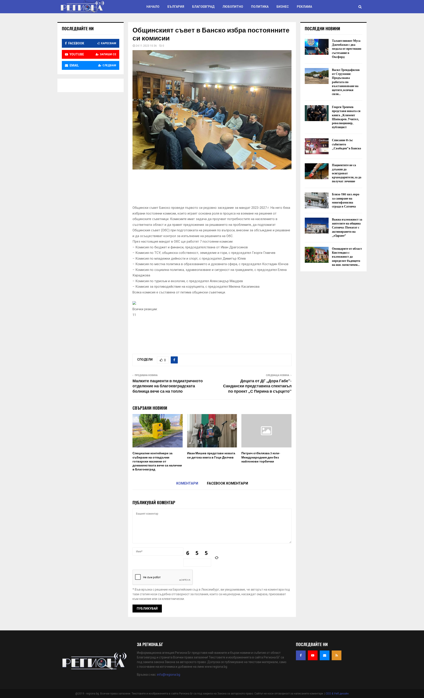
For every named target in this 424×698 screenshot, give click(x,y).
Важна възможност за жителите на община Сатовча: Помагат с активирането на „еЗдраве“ (347, 227)
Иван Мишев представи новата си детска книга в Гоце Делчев (211, 455)
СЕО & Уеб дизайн (337, 693)
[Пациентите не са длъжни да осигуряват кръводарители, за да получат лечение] (317, 171)
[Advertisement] (212, 189)
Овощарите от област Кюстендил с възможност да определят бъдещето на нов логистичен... (347, 256)
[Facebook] (301, 655)
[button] (212, 309)
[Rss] (336, 655)
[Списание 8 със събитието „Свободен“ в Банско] (317, 146)
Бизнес (282, 6)
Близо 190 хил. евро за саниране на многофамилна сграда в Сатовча (345, 200)
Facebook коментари (227, 483)
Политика (260, 6)
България (175, 6)
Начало (152, 6)
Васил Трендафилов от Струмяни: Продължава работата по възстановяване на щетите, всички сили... (346, 82)
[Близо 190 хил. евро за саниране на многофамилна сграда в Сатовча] (317, 200)
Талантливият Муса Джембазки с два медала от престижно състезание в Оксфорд (346, 48)
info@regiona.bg (168, 674)
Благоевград (203, 6)
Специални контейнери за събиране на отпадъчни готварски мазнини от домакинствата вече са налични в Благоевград (157, 461)
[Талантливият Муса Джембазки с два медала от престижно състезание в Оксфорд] (317, 47)
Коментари (187, 483)
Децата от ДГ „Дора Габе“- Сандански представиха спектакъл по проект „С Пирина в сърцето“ (257, 386)
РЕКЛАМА (304, 6)
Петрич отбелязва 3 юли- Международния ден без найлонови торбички (260, 457)
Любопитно (232, 6)
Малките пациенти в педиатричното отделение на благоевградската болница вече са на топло (167, 386)
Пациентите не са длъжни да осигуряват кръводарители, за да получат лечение (346, 173)
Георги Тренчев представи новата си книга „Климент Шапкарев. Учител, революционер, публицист (346, 117)
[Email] (324, 655)
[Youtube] (313, 655)
